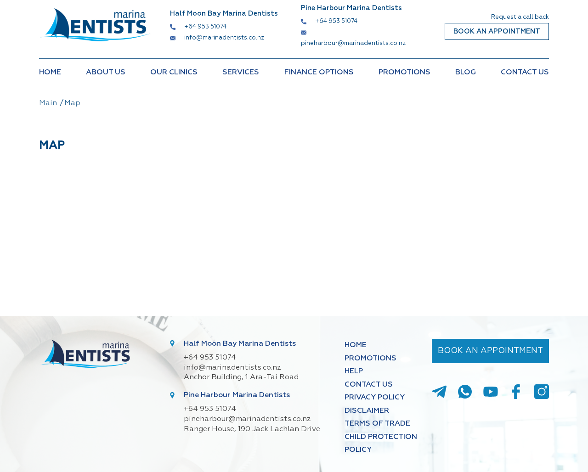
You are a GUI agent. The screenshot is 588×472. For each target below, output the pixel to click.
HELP (354, 371)
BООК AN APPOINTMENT (496, 31)
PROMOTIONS (404, 72)
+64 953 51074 (205, 27)
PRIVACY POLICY (375, 397)
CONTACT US (525, 72)
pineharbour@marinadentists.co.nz (353, 43)
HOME (50, 72)
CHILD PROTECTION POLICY (381, 443)
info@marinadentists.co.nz (224, 38)
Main (48, 103)
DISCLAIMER (367, 411)
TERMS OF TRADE (377, 423)
